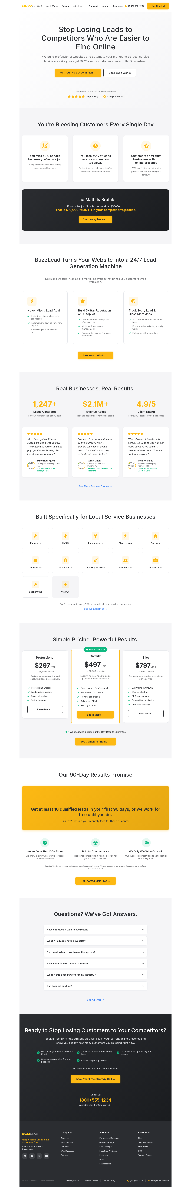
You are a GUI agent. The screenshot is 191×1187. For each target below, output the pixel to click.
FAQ (140, 1151)
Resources (118, 6)
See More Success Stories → (95, 486)
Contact (64, 1155)
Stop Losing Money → (95, 219)
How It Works (51, 6)
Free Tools (143, 1146)
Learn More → (45, 709)
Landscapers (105, 1164)
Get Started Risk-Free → (96, 881)
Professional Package (109, 1138)
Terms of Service (90, 1181)
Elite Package (105, 1146)
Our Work (93, 6)
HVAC (102, 1159)
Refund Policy (109, 1181)
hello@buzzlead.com (160, 1181)
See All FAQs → (95, 999)
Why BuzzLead (67, 1151)
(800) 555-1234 (95, 1100)
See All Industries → (95, 609)
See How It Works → (95, 355)
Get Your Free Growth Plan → (78, 72)
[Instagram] (39, 1156)
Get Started (158, 6)
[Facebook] (32, 1156)
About (105, 6)
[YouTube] (46, 1156)
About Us (65, 1138)
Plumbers (103, 1155)
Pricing (65, 6)
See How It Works (120, 72)
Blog (140, 1138)
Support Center (145, 1155)
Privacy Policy (73, 1181)
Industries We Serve (108, 1151)
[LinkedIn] (24, 1156)
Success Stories (145, 1142)
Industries (77, 6)
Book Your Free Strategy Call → (95, 1079)
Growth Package (106, 1142)
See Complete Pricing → (95, 741)
